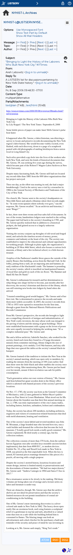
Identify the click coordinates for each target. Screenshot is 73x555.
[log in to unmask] (36, 72)
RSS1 (55, 540)
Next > (42, 42)
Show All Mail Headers (29, 36)
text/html (31, 105)
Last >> (52, 42)
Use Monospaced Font (29, 29)
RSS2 (65, 540)
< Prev (31, 42)
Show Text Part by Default (31, 32)
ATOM (45, 540)
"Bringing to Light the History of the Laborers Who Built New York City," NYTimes (33, 63)
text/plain (11, 105)
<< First (21, 42)
